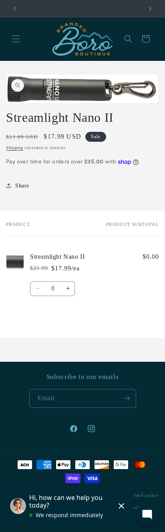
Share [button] (22, 186)
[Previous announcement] (15, 9)
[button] (16, 39)
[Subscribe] (127, 398)
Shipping (14, 147)
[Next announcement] (150, 9)
